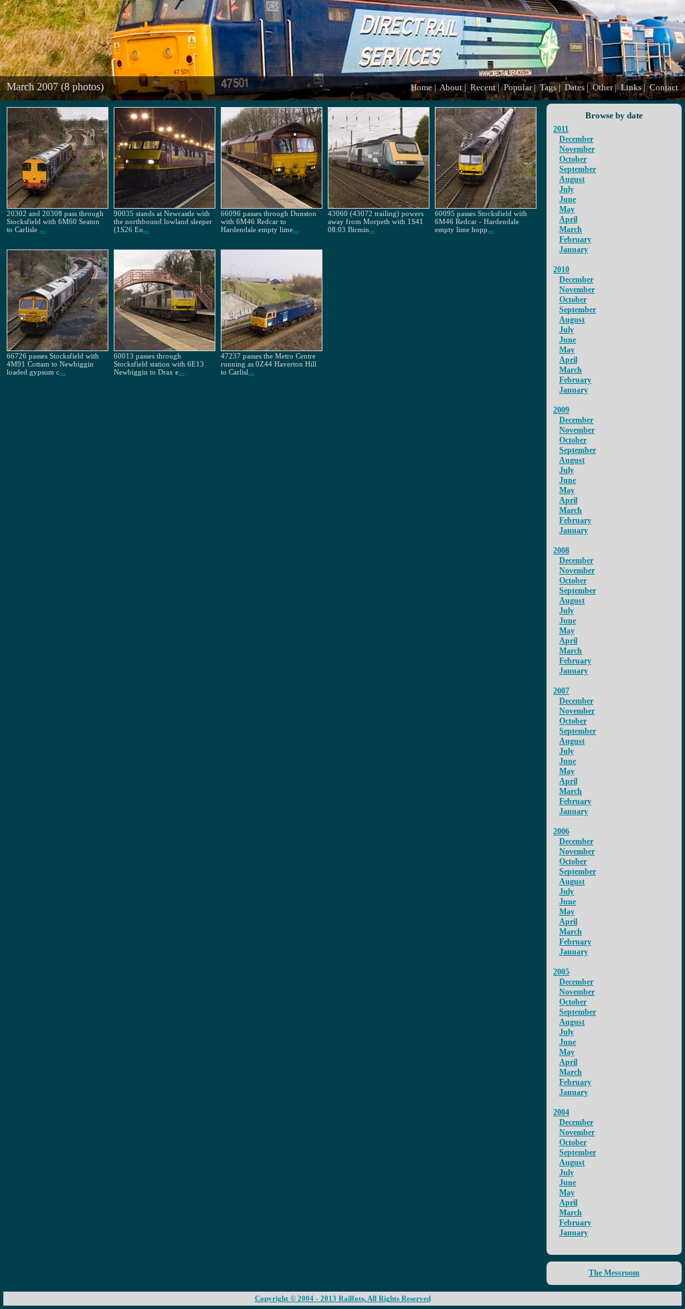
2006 (561, 831)
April (568, 219)
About (450, 87)
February (575, 239)
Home (421, 87)
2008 (561, 550)
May (567, 209)
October (573, 159)
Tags (548, 87)
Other (603, 87)
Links (631, 87)
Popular (518, 87)
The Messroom (614, 1273)
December (576, 139)
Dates (575, 87)
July (566, 189)
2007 (561, 691)
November (577, 149)
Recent (483, 87)
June (567, 199)
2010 (561, 269)
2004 (561, 1112)
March (570, 229)
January (573, 249)
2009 (561, 410)
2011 (561, 129)
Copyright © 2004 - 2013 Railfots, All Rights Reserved (343, 1298)
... (42, 229)
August (572, 179)
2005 (561, 972)
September (577, 169)
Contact (664, 87)
